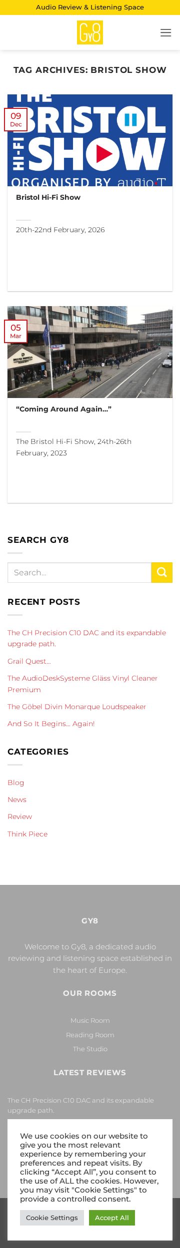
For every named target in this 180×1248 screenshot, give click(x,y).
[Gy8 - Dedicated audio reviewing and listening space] (90, 32)
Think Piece (28, 834)
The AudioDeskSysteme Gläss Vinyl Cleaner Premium (83, 684)
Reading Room (90, 1035)
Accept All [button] (112, 1218)
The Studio (90, 1049)
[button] (166, 32)
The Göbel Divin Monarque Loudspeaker (77, 706)
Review (20, 816)
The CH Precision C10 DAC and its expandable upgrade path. (87, 638)
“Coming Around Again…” (64, 409)
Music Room (90, 1020)
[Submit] (162, 572)
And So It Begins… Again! (51, 723)
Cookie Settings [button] (52, 1218)
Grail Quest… (29, 661)
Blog (16, 782)
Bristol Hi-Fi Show (48, 197)
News (17, 799)
